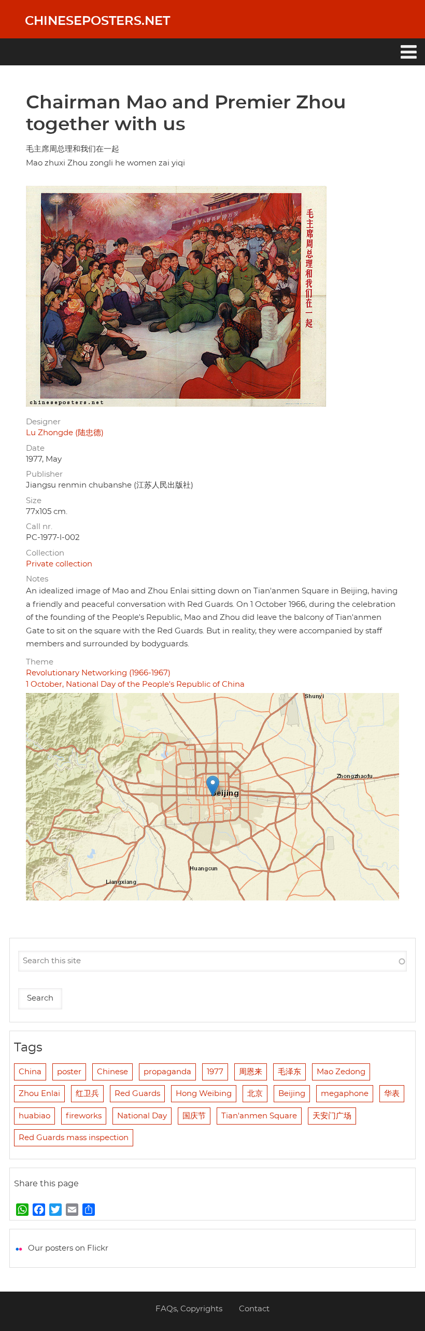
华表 (392, 1094)
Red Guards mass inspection (74, 1138)
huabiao (34, 1116)
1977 (215, 1072)
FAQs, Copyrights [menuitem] (188, 1309)
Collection (45, 553)
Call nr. (39, 527)
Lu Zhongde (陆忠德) (65, 433)
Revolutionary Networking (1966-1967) (98, 673)
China (30, 1072)
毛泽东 (289, 1072)
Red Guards (137, 1094)
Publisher (44, 474)
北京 (255, 1094)
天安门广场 (332, 1116)
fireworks (84, 1116)
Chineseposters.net (97, 21)
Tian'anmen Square (259, 1116)
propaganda (167, 1072)
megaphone (345, 1094)
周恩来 (250, 1072)
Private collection (59, 564)
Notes (37, 579)
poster (69, 1072)
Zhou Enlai (39, 1094)
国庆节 (194, 1116)
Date (35, 448)
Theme (39, 662)
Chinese (112, 1072)
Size (33, 501)
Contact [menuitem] (254, 1309)
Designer (43, 422)
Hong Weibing (204, 1094)
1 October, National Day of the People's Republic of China (135, 684)
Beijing (291, 1094)
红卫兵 (87, 1094)
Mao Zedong (341, 1072)
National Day (142, 1116)
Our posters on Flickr (68, 1248)
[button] (212, 786)
